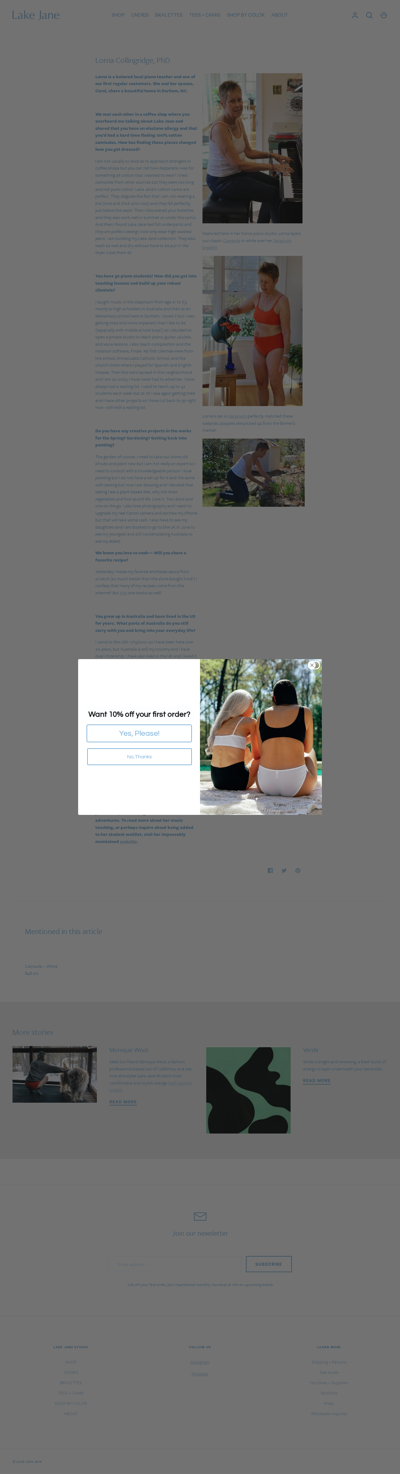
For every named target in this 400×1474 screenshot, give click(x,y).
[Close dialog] (315, 665)
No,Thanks (139, 756)
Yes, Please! (139, 733)
